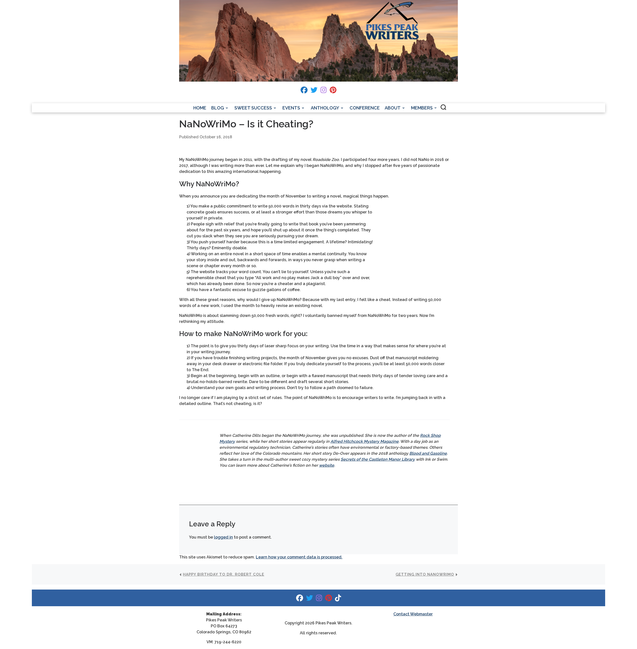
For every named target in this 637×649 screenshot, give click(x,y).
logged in (223, 537)
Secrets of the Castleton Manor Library (378, 459)
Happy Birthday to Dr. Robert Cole (223, 574)
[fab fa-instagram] (323, 91)
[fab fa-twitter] (314, 91)
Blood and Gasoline (428, 453)
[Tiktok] (338, 599)
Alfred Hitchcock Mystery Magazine (364, 441)
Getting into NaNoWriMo (425, 574)
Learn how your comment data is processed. (299, 557)
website (326, 465)
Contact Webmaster (413, 614)
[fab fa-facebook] (304, 91)
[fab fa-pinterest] (333, 91)
